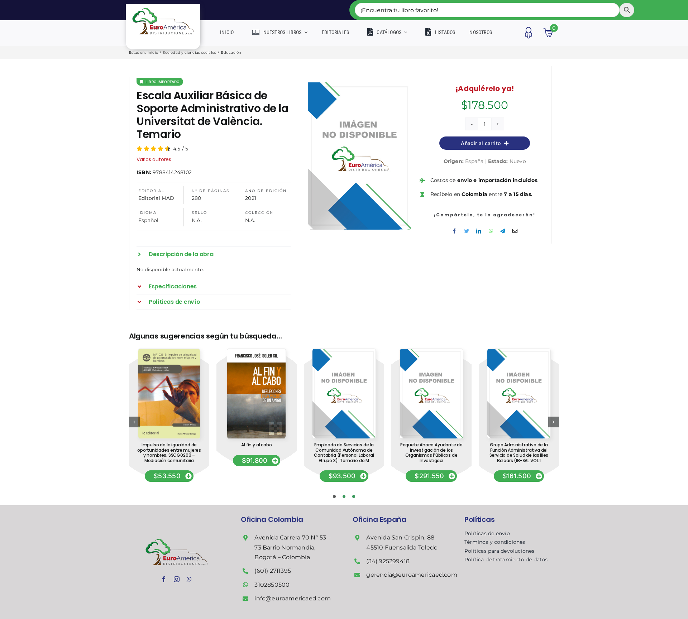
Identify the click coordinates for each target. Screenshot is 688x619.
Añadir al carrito (481, 143)
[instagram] (177, 579)
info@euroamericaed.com (292, 598)
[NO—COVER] (343, 351)
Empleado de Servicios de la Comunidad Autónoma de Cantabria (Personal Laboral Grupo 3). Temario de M (344, 452)
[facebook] (164, 579)
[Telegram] (503, 231)
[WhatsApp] (491, 231)
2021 (250, 198)
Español (148, 220)
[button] (214, 254)
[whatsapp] (189, 579)
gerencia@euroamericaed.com (411, 574)
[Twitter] (466, 231)
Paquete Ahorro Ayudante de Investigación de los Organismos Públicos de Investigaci (431, 452)
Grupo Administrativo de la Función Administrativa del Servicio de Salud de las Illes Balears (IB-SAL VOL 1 (519, 452)
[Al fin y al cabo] (256, 351)
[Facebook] (454, 231)
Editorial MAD (156, 198)
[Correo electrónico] (515, 231)
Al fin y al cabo (256, 445)
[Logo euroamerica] (163, 6)
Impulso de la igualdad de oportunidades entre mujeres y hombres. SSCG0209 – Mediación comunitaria (169, 452)
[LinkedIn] (479, 231)
